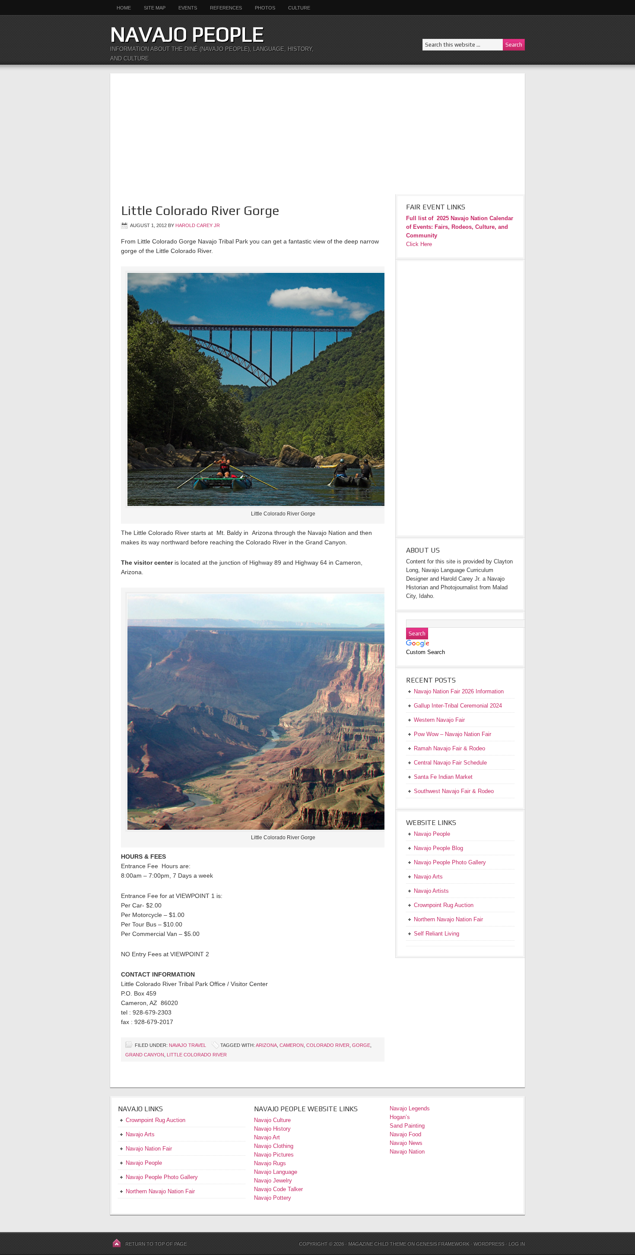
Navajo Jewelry (273, 1180)
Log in (516, 1243)
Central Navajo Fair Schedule (450, 762)
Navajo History (272, 1128)
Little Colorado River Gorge (200, 210)
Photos (265, 7)
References (226, 7)
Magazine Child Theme (377, 1243)
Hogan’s (400, 1117)
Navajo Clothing (274, 1146)
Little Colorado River (197, 1054)
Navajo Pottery (272, 1198)
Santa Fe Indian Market (443, 777)
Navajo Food (406, 1134)
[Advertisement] (317, 133)
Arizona (266, 1045)
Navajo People (187, 34)
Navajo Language (275, 1172)
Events (187, 7)
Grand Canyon (144, 1054)
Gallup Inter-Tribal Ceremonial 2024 (458, 705)
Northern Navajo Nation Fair (160, 1191)
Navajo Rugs (270, 1163)
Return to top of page (156, 1243)
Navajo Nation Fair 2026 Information (459, 691)
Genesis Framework (442, 1243)
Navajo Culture (272, 1120)
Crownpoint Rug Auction (155, 1120)
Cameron (291, 1045)
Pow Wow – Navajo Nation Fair (452, 734)
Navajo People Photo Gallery (162, 1177)
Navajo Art (267, 1137)
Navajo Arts (140, 1134)
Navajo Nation (407, 1151)
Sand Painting (407, 1125)
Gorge (361, 1045)
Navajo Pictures (274, 1154)
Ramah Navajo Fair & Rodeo (449, 748)
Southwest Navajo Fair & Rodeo (454, 791)
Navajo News (406, 1143)
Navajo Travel (187, 1045)
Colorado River (327, 1045)
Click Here (419, 244)
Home (124, 7)
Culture (296, 7)
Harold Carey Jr (197, 225)
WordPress (488, 1243)
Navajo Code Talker (278, 1189)
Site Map (154, 7)
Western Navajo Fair (439, 720)
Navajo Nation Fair (149, 1148)
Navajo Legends (410, 1108)
